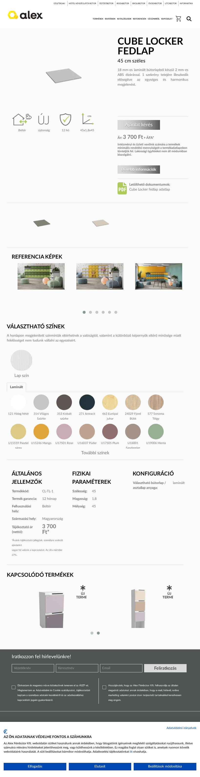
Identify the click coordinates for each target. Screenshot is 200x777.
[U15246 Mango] (41, 431)
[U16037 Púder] (87, 431)
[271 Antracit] (87, 401)
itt (131, 751)
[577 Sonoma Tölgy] (156, 401)
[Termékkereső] (188, 15)
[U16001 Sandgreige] (133, 431)
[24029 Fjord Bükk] (133, 401)
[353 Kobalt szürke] (64, 401)
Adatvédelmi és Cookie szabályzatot (55, 690)
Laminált (16, 387)
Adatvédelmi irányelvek (181, 728)
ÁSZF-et (83, 685)
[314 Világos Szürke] (41, 401)
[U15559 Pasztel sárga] (18, 431)
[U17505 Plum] (110, 431)
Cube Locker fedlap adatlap (149, 189)
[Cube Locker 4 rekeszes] (137, 610)
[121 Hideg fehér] (18, 401)
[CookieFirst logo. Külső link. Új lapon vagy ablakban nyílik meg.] (5, 731)
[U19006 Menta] (156, 431)
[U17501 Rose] (64, 431)
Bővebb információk (138, 170)
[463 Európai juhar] (110, 401)
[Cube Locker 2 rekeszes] (51, 610)
